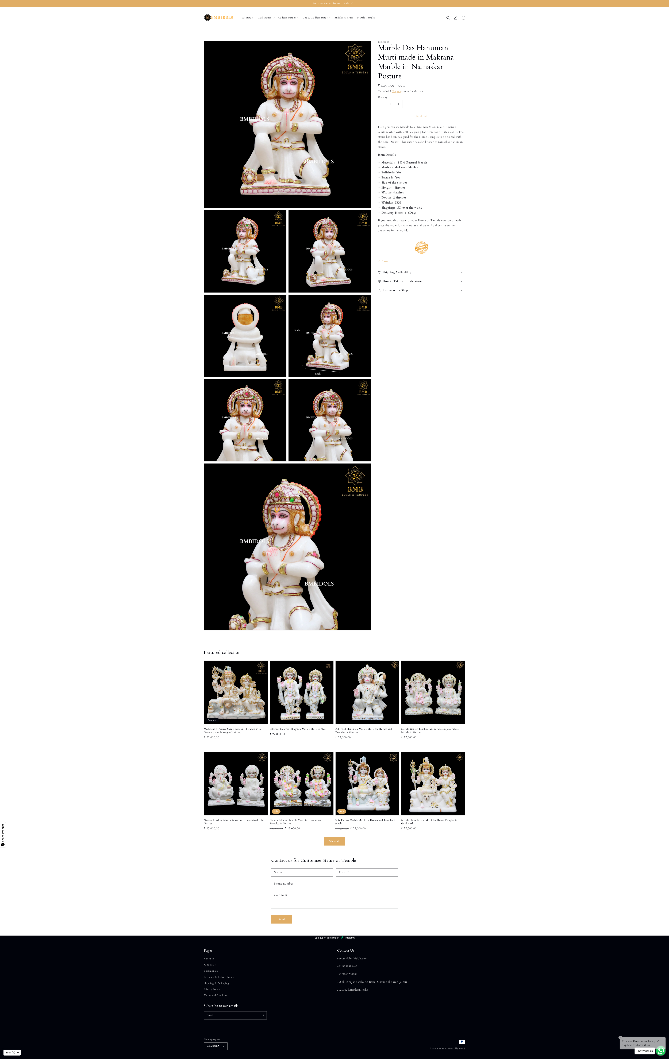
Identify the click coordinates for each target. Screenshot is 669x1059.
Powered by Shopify (456, 1048)
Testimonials (211, 970)
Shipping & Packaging (216, 983)
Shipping (396, 91)
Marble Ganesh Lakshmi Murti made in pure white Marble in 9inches (430, 730)
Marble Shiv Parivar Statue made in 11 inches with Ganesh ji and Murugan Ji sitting (232, 730)
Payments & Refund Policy (219, 977)
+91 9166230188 (347, 974)
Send (282, 919)
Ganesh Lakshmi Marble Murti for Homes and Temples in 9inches (296, 822)
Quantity (382, 97)
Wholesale (210, 964)
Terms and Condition (216, 995)
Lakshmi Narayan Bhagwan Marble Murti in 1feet (298, 729)
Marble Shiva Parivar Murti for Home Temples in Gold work (429, 822)
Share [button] (385, 261)
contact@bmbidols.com (352, 958)
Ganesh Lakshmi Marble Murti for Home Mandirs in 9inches (234, 822)
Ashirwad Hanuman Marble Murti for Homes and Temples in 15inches (363, 730)
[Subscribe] (263, 1015)
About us (209, 958)
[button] (266, 17)
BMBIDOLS (442, 1048)
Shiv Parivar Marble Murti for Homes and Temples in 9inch (365, 822)
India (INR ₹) (213, 1046)
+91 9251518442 (347, 966)
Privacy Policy (212, 989)
